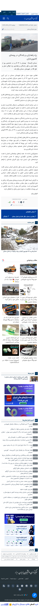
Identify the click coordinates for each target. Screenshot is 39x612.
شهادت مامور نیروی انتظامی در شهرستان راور (20, 437)
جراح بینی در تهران (7, 554)
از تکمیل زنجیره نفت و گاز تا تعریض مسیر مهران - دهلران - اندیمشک (16, 433)
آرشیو (14, 12)
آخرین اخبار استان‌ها (28, 420)
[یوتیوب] (17, 586)
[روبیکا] (35, 586)
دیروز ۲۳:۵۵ (35, 507)
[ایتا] (31, 586)
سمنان (35, 25)
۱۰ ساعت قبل (35, 497)
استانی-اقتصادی (30, 212)
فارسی (27, 14)
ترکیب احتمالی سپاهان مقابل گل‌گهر (22, 468)
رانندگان (5, 216)
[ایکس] (13, 586)
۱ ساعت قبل (35, 463)
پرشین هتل (22, 559)
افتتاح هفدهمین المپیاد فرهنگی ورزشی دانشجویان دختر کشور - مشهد (17, 485)
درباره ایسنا (13, 579)
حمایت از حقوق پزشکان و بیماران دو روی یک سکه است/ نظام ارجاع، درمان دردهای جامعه (17, 464)
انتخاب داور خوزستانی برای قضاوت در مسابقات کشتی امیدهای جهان (17, 498)
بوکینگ (33, 559)
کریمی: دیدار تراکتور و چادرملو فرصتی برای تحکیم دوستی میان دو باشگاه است (18, 508)
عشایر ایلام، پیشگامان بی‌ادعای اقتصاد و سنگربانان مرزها (17, 455)
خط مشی (20, 579)
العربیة (23, 14)
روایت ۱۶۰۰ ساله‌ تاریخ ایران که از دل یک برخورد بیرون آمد (17, 446)
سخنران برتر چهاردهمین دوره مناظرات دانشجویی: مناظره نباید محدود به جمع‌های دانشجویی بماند (17, 477)
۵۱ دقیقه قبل (35, 455)
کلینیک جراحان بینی (9, 559)
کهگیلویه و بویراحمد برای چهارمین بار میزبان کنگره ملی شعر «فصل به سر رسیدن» (17, 503)
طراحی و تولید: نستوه (19, 595)
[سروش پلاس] (26, 586)
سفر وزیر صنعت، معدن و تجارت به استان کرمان (19, 481)
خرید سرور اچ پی (15, 557)
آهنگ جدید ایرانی (32, 557)
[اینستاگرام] (8, 586)
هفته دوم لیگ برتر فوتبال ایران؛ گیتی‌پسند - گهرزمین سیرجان (18, 451)
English (18, 14)
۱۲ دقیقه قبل (35, 429)
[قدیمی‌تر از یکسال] (19, 237)
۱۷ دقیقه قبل (35, 437)
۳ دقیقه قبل (35, 424)
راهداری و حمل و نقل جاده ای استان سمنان (23, 216)
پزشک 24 (24, 557)
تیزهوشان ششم (5, 557)
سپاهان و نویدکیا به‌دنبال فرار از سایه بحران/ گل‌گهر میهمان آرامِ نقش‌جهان (18, 472)
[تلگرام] (22, 586)
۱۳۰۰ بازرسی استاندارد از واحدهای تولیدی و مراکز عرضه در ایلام (17, 441)
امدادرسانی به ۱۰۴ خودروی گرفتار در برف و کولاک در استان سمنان (20, 252)
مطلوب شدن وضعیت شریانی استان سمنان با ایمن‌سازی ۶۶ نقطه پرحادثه (16, 378)
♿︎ (34, 595)
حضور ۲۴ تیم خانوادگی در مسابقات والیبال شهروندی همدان (18, 425)
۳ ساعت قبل (35, 481)
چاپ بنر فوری (33, 554)
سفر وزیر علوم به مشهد (26, 489)
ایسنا (31, 18)
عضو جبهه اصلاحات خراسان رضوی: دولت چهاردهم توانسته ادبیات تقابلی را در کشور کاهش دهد (18, 459)
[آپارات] (19, 589)
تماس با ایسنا (4, 579)
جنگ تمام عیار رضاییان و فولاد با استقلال (21, 429)
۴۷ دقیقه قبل (35, 445)
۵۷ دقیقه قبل (35, 458)
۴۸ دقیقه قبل (35, 450)
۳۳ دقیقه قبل (35, 440)
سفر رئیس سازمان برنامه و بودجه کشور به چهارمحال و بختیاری (18, 493)
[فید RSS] (4, 586)
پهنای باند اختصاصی (21, 554)
